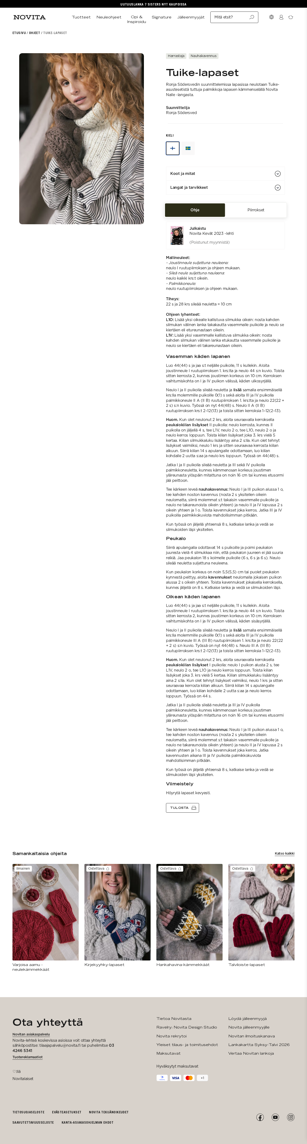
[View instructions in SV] (188, 148)
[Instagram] (291, 1117)
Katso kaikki (285, 853)
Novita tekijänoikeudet (109, 1112)
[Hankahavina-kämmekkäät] (189, 915)
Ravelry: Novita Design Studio (186, 1027)
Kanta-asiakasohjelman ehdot (87, 1122)
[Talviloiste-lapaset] (261, 915)
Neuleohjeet (108, 17)
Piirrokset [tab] (256, 210)
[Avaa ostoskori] (291, 17)
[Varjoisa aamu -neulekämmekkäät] (45, 918)
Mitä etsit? (223, 17)
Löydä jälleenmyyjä (247, 1018)
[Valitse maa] (271, 17)
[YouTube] (275, 1117)
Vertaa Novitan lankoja (251, 1053)
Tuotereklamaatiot (27, 1057)
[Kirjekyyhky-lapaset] (117, 915)
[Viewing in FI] (172, 148)
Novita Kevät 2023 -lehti (211, 233)
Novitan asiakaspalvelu (31, 1034)
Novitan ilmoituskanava (251, 1036)
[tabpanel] (225, 517)
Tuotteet (81, 17)
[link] (225, 235)
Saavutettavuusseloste (33, 1122)
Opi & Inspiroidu (136, 19)
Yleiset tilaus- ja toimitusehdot (187, 1044)
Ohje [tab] (195, 210)
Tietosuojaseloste (28, 1112)
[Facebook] (260, 1117)
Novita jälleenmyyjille (249, 1027)
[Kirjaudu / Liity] (281, 17)
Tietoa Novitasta (173, 1018)
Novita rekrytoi (171, 1036)
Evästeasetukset (66, 1112)
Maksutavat (168, 1053)
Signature (161, 17)
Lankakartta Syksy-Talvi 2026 (258, 1044)
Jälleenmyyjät (191, 17)
